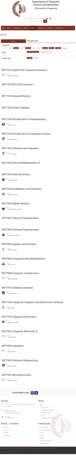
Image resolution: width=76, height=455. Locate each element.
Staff (25, 28)
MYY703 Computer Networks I (19, 316)
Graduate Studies (46, 412)
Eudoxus (42, 435)
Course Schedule (44, 427)
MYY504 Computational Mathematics (24, 258)
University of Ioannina (46, 440)
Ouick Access (59, 28)
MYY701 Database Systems (17, 287)
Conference (7, 435)
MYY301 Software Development (20, 148)
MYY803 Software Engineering (20, 360)
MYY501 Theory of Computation (20, 217)
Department (17, 28)
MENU (2, 35)
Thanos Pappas (15, 452)
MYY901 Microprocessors (16, 374)
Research (40, 28)
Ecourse (42, 432)
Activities (49, 28)
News (8, 28)
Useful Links (41, 18)
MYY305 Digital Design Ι (16, 203)
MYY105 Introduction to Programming (24, 119)
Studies (32, 28)
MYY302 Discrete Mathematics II (21, 162)
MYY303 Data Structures (16, 174)
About (31, 18)
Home (26, 18)
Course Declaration (45, 430)
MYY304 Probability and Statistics (22, 188)
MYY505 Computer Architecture (20, 273)
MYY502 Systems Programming (20, 229)
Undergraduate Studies (48, 410)
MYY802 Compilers (13, 345)
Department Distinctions (48, 418)
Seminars (6, 430)
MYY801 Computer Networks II (20, 331)
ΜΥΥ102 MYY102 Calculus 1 (18, 84)
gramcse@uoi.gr (9, 417)
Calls (43, 415)
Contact (35, 18)
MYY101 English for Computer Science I (24, 69)
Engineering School (45, 443)
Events (6, 432)
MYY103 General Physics (16, 95)
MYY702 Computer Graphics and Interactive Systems (32, 302)
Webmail (42, 438)
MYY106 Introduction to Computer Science (26, 133)
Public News (45, 407)
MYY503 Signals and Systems (19, 244)
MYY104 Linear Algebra (15, 107)
